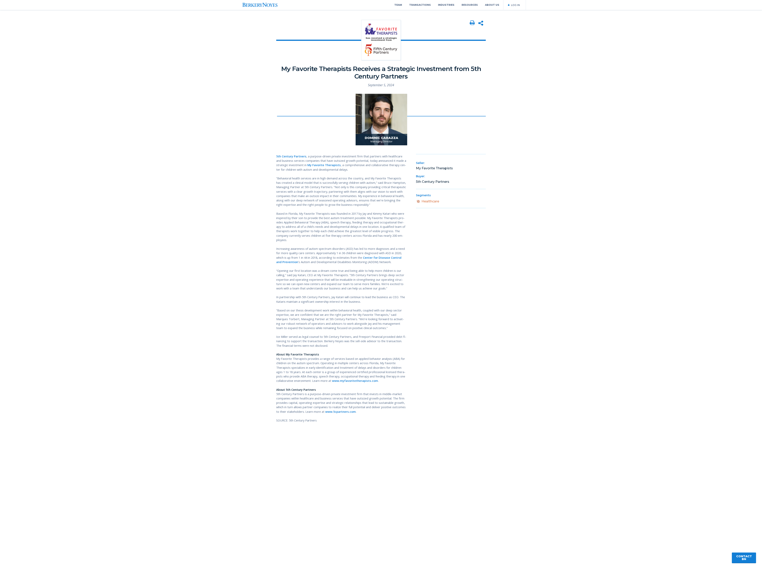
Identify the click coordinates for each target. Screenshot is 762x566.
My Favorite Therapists (324, 165)
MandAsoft (77, 50)
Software (51, 26)
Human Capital (56, 74)
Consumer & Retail (59, 81)
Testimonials (101, 42)
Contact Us (104, 57)
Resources (470, 4)
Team (398, 4)
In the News (78, 42)
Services (98, 26)
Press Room (101, 34)
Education (52, 50)
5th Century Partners (291, 156)
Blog (71, 58)
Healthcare (53, 66)
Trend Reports (79, 26)
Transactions (420, 4)
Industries (446, 4)
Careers (97, 50)
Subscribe (80, 68)
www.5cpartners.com (340, 412)
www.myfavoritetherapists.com (355, 381)
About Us (492, 4)
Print (472, 23)
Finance (50, 58)
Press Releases (80, 34)
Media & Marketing (59, 42)
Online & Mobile (57, 34)
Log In (515, 5)
